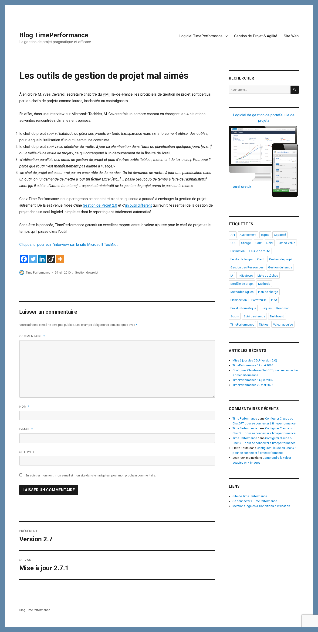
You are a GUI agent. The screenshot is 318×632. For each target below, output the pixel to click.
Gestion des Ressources (247, 267)
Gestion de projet (86, 272)
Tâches (263, 324)
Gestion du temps (280, 267)
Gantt (260, 259)
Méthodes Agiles (242, 292)
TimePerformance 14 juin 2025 (253, 380)
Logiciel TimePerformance (201, 36)
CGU (233, 243)
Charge (246, 243)
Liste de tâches (267, 275)
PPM (274, 300)
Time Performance (38, 272)
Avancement (248, 234)
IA (231, 275)
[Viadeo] (51, 259)
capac (265, 234)
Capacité (280, 234)
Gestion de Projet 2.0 (100, 205)
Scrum (234, 316)
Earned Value (286, 243)
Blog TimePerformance (53, 35)
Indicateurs (245, 275)
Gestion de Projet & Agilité (255, 36)
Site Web (291, 36)
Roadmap (283, 308)
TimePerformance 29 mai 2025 (253, 385)
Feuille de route (259, 251)
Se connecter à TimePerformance (255, 501)
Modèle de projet (242, 283)
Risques (266, 308)
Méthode (264, 283)
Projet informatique (243, 308)
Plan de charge (268, 292)
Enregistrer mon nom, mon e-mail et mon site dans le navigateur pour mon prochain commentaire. (91, 475)
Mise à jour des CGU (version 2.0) (255, 360)
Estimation (237, 251)
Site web (26, 452)
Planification (238, 300)
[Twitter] (33, 259)
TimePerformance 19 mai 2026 (253, 365)
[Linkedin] (42, 259)
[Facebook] (24, 259)
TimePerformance (242, 324)
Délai (269, 243)
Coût (258, 243)
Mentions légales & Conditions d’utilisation (261, 506)
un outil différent (138, 205)
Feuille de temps (241, 259)
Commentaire (32, 336)
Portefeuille (259, 300)
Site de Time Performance (250, 496)
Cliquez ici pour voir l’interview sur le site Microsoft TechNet (68, 244)
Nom (24, 406)
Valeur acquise (283, 324)
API (232, 234)
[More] (60, 259)
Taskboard (277, 316)
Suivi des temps (254, 316)
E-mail (26, 429)
